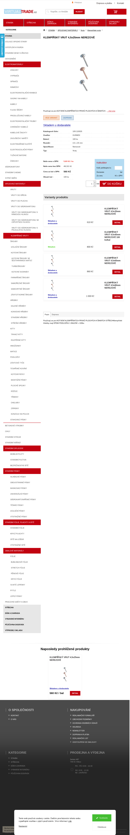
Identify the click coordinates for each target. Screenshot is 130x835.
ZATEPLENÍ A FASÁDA (14, 47)
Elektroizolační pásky (21, 150)
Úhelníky (15, 403)
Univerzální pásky (19, 494)
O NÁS (13, 719)
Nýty (12, 329)
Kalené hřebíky (18, 306)
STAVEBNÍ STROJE (13, 437)
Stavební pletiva (18, 460)
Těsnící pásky (16, 505)
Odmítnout (101, 827)
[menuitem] (13, 22)
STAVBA (8, 36)
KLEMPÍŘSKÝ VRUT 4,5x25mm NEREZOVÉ (65, 658)
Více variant (51, 118)
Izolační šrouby (19, 247)
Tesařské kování (18, 369)
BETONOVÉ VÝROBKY (14, 426)
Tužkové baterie (18, 155)
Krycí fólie (16, 579)
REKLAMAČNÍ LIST (80, 738)
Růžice (14, 391)
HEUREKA (76, 727)
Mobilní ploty (17, 454)
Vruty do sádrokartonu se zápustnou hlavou (25, 221)
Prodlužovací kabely (20, 116)
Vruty (13, 189)
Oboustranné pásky (20, 482)
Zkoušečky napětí (19, 138)
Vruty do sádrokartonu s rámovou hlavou (25, 213)
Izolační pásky (17, 511)
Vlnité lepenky (17, 585)
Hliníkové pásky (18, 477)
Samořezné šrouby (20, 283)
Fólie (12, 556)
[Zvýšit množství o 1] (95, 182)
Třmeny (14, 397)
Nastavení (22, 826)
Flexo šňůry (16, 110)
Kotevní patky (18, 374)
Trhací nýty (17, 334)
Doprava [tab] (55, 314)
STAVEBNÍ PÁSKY (12, 471)
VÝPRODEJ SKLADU (13, 630)
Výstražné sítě (17, 545)
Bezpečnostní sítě (19, 465)
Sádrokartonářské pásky (23, 499)
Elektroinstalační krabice (23, 93)
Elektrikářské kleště (21, 144)
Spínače (14, 81)
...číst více (111, 111)
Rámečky (14, 87)
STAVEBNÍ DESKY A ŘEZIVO (16, 53)
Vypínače (14, 76)
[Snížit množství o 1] (95, 185)
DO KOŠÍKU (114, 183)
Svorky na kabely (18, 98)
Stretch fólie (18, 568)
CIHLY (7, 431)
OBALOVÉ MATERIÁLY (14, 551)
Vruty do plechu (19, 201)
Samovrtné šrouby (20, 289)
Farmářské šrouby (20, 278)
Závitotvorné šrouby (22, 295)
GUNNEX (76, 135)
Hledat (79, 12)
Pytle (13, 590)
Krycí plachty (17, 534)
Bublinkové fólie (19, 562)
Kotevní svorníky (20, 272)
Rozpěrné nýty (18, 340)
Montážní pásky (19, 380)
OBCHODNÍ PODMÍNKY (82, 719)
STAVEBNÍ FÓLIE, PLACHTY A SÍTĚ (19, 522)
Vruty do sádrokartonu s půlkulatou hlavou (25, 229)
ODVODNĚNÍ (10, 59)
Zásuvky (14, 70)
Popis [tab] (47, 314)
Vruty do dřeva (18, 195)
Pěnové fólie (17, 573)
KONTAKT (15, 715)
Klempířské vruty (20, 236)
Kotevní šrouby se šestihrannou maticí (22, 259)
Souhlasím (102, 818)
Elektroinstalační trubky (23, 121)
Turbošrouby (18, 266)
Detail (117, 223)
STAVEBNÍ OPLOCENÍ (14, 448)
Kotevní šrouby (19, 253)
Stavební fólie (17, 528)
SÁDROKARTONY (12, 167)
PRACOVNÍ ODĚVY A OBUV (16, 602)
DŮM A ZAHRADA (12, 613)
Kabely (13, 104)
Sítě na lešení (17, 539)
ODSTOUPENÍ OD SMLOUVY (84, 742)
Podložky (15, 357)
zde (69, 821)
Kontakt (120, 3)
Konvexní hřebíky (19, 312)
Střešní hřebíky (19, 323)
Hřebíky (14, 300)
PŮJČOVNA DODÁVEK (14, 625)
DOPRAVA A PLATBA (80, 734)
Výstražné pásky (18, 517)
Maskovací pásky (18, 488)
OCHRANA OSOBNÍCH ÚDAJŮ (84, 723)
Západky (15, 408)
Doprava (67, 118)
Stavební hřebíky (19, 317)
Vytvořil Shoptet (119, 832)
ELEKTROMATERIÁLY (14, 64)
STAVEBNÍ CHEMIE (13, 172)
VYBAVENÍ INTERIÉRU (14, 619)
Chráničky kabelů (19, 127)
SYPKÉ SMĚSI (11, 178)
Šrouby (14, 241)
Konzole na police (20, 414)
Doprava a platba (104, 3)
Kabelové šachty (18, 133)
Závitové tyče (17, 363)
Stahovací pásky (18, 420)
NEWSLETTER (78, 731)
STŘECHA (9, 607)
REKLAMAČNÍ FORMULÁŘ (83, 715)
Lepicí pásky (16, 596)
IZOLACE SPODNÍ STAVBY (16, 42)
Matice (13, 351)
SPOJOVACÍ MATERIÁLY (15, 184)
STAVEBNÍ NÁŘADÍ (13, 443)
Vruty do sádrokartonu (23, 206)
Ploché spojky (18, 386)
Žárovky (14, 161)
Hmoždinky (15, 346)
